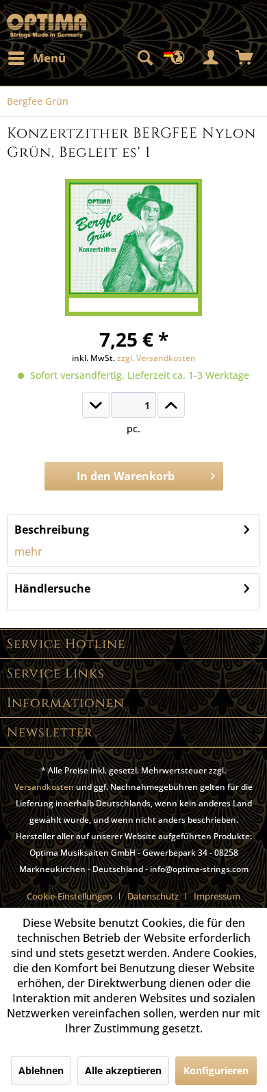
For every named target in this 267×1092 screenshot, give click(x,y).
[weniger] (96, 405)
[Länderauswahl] (178, 58)
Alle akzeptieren (123, 1070)
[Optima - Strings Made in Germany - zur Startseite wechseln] (46, 26)
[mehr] (171, 405)
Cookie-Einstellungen (69, 896)
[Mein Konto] (211, 58)
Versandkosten (44, 787)
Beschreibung (51, 529)
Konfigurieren (216, 1070)
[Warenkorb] (245, 58)
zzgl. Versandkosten (156, 358)
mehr (28, 551)
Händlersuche (52, 588)
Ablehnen (41, 1070)
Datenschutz (153, 896)
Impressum (217, 896)
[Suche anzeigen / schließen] (144, 58)
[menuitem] (36, 58)
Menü (49, 58)
